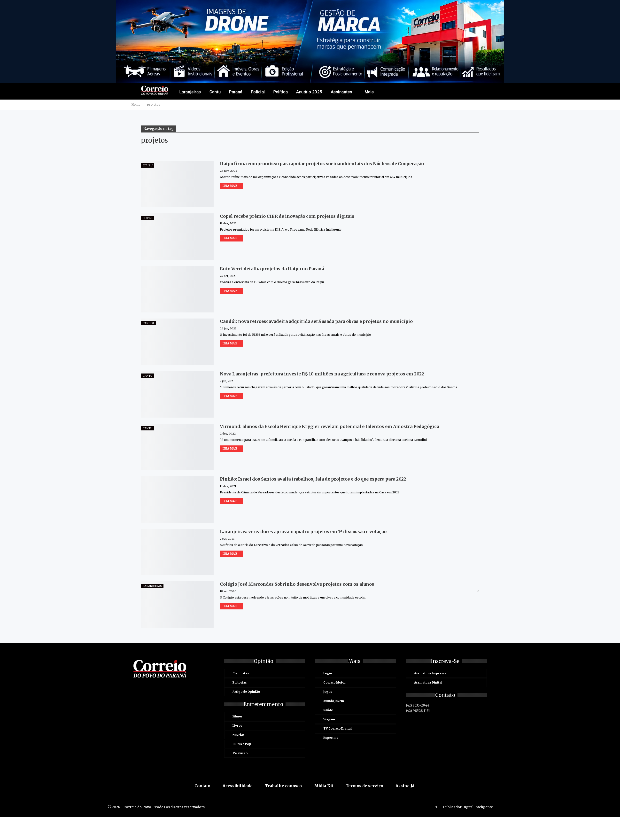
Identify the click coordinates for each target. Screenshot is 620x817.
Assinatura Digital (428, 682)
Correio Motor (334, 682)
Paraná (235, 91)
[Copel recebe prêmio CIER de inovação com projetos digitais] (177, 236)
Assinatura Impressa (430, 673)
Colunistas (240, 673)
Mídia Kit (323, 785)
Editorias (239, 682)
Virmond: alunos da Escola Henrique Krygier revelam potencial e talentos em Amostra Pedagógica (329, 426)
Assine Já (404, 785)
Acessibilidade (238, 785)
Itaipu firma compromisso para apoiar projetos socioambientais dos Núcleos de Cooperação (322, 163)
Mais (369, 91)
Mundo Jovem (333, 701)
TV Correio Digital (337, 728)
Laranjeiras (190, 91)
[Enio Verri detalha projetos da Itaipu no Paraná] (177, 289)
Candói (148, 323)
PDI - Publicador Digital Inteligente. (463, 807)
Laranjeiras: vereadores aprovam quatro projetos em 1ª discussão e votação (303, 531)
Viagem (329, 719)
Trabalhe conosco (283, 785)
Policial (258, 91)
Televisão (240, 753)
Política (280, 91)
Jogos (327, 691)
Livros (237, 725)
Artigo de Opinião (246, 691)
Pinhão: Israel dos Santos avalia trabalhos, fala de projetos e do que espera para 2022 (313, 479)
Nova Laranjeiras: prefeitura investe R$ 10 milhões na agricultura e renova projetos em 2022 (322, 374)
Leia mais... (231, 185)
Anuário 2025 (309, 91)
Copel (147, 218)
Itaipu (148, 165)
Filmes (237, 716)
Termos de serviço (364, 785)
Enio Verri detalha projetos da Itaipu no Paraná (272, 269)
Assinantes (341, 91)
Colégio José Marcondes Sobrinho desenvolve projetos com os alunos (297, 584)
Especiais (330, 737)
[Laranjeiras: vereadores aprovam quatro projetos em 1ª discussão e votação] (177, 552)
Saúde (328, 710)
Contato (202, 785)
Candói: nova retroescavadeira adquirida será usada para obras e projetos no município (316, 321)
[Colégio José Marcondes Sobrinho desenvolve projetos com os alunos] (177, 604)
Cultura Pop (241, 744)
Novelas (238, 735)
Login (327, 673)
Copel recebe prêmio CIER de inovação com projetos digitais (287, 216)
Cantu (215, 91)
